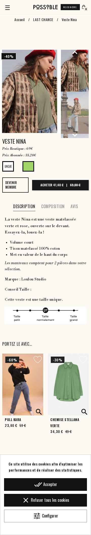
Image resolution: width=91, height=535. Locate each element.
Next (75, 135)
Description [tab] (24, 206)
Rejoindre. (70, 7)
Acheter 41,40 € (60, 185)
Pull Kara (13, 419)
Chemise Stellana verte (64, 422)
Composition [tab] (53, 206)
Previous (75, 52)
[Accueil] (45, 7)
